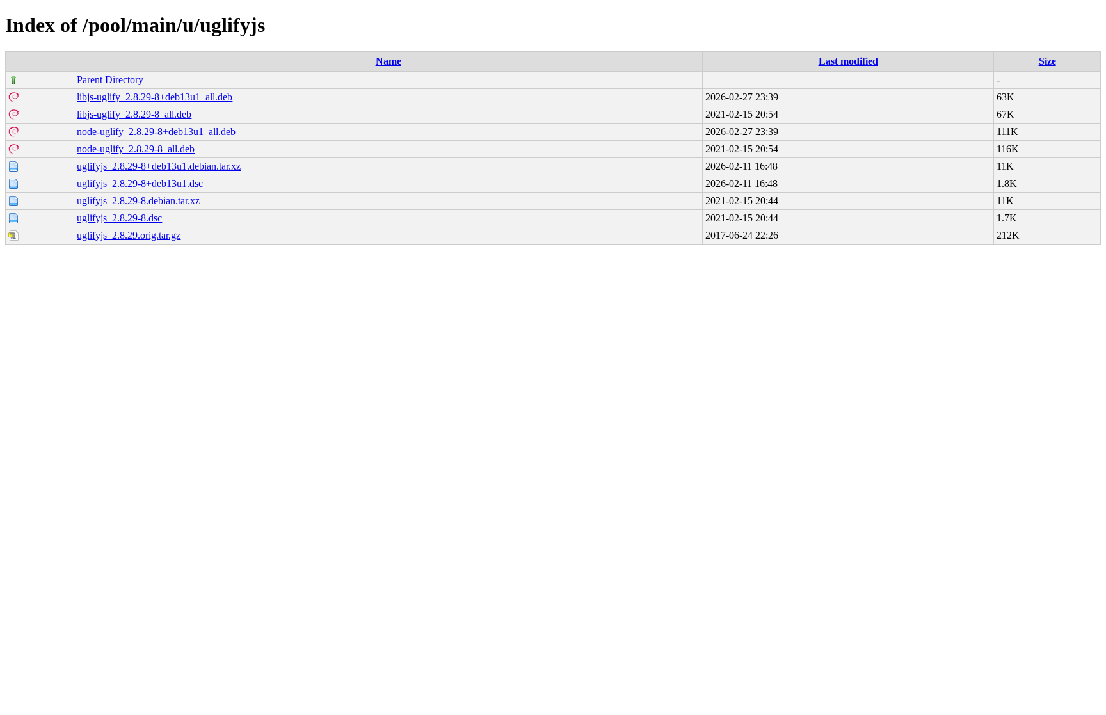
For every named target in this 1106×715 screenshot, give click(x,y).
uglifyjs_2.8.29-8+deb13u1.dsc (140, 183)
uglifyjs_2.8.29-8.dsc (119, 218)
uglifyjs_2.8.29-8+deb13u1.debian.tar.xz (159, 166)
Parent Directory (110, 79)
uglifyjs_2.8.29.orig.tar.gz (128, 235)
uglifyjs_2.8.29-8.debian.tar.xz (138, 200)
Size (1047, 61)
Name (388, 61)
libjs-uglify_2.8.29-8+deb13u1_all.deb (154, 97)
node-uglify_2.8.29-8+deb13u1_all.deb (156, 131)
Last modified (848, 61)
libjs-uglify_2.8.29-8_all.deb (134, 114)
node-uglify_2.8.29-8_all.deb (136, 148)
